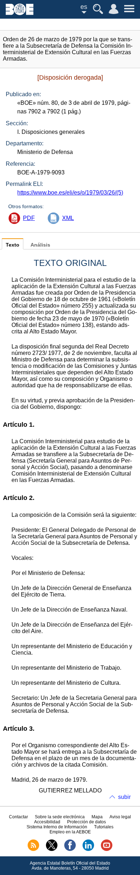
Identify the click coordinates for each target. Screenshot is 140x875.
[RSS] (33, 849)
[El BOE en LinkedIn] (88, 849)
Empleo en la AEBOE (70, 831)
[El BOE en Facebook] (70, 849)
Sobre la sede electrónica (60, 816)
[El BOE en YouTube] (106, 849)
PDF (29, 218)
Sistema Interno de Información (57, 826)
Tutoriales (103, 826)
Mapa (97, 816)
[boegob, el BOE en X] (51, 849)
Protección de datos (86, 821)
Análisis (40, 245)
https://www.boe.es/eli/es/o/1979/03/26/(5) (70, 192)
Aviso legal (120, 816)
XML (68, 218)
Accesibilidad (47, 821)
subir (124, 797)
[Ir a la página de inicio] (19, 13)
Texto (12, 245)
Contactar (18, 816)
